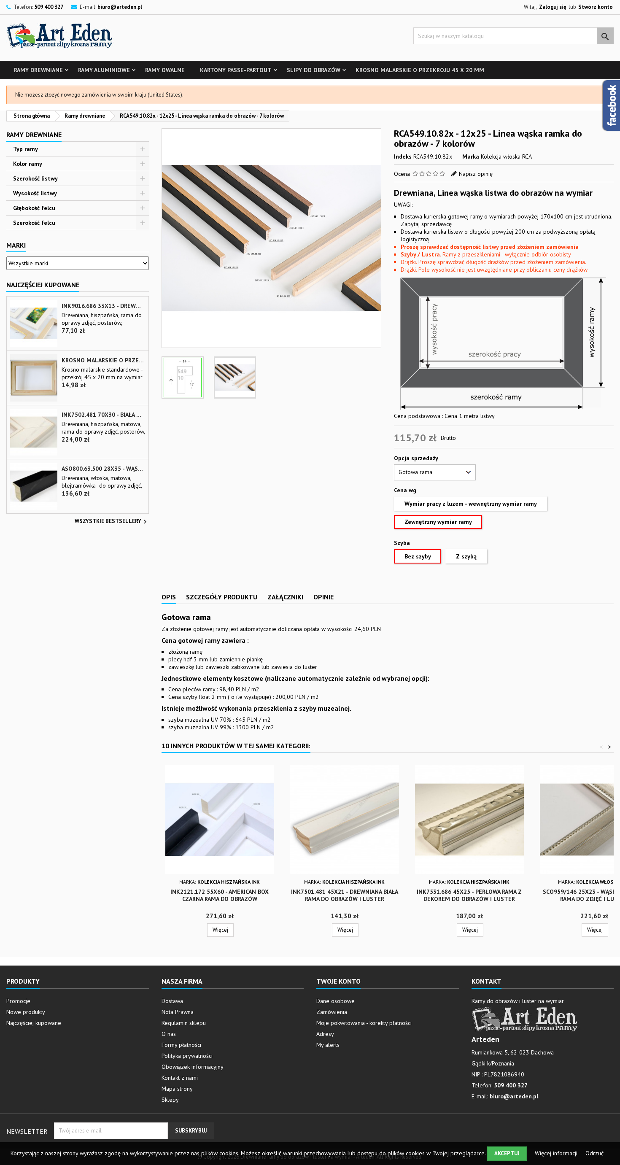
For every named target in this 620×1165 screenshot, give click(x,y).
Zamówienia (331, 1012)
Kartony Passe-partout (236, 70)
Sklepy (170, 1099)
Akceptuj (507, 1153)
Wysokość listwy (35, 193)
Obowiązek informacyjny (193, 1067)
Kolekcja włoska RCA (506, 156)
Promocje (18, 1001)
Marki (16, 245)
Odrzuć (594, 1153)
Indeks (403, 156)
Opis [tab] (169, 597)
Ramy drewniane (38, 70)
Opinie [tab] (323, 597)
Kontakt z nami (180, 1077)
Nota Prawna (178, 1012)
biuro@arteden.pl (119, 7)
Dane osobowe (335, 1001)
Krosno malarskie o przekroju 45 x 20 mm (420, 70)
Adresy (325, 1034)
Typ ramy (25, 149)
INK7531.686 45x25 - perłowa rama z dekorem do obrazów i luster (469, 895)
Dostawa (172, 1001)
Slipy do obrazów (313, 70)
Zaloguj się (552, 7)
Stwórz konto (595, 7)
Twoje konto (338, 981)
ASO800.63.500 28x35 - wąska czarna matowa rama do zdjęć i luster (103, 468)
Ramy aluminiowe (104, 70)
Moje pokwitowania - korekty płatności (364, 1023)
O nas (169, 1034)
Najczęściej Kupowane (42, 284)
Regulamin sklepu (184, 1023)
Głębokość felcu (34, 208)
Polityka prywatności (187, 1056)
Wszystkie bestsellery (112, 522)
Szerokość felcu (34, 223)
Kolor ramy (27, 163)
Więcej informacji (557, 1153)
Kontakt (486, 981)
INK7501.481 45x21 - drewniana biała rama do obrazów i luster (344, 895)
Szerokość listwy (35, 178)
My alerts (328, 1045)
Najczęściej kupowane (33, 1023)
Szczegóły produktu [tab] (221, 597)
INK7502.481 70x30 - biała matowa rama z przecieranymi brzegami (103, 414)
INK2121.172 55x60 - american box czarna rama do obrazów (219, 895)
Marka (470, 156)
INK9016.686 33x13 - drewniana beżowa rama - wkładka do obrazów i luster (103, 306)
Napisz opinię (476, 174)
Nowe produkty (25, 1012)
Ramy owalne (165, 70)
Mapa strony (177, 1088)
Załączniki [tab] (285, 597)
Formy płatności (181, 1045)
